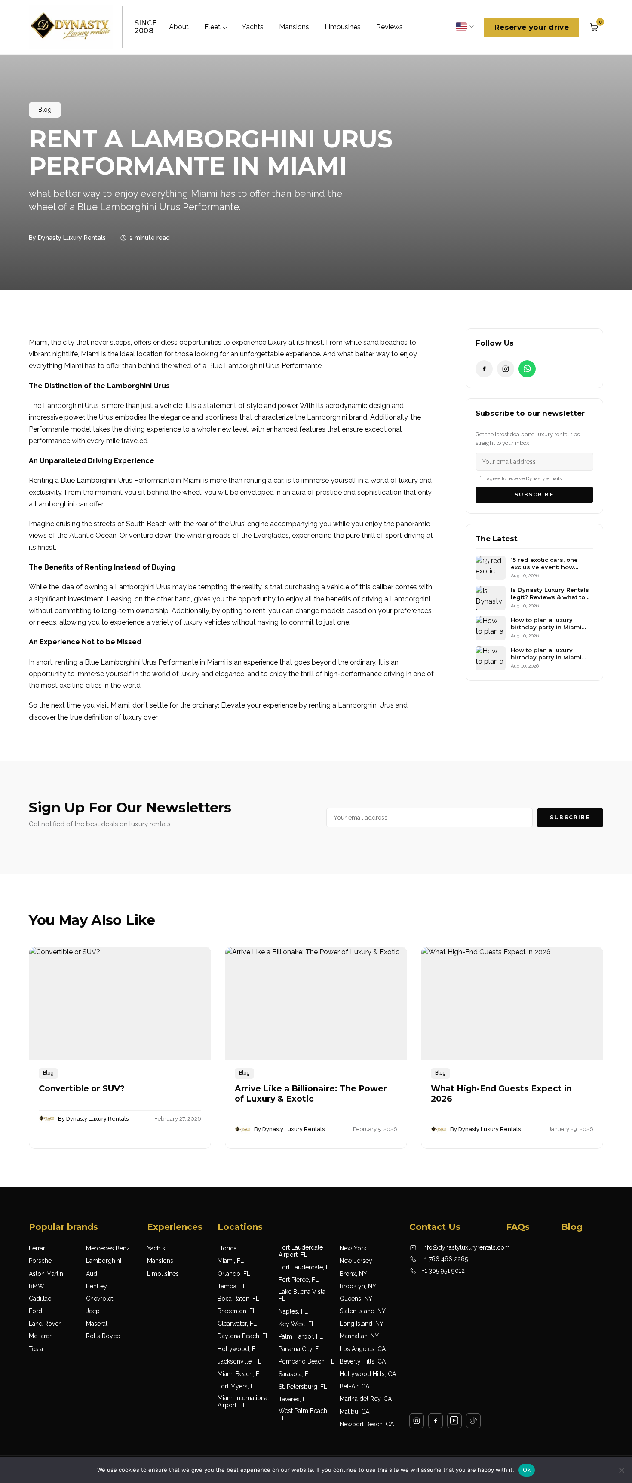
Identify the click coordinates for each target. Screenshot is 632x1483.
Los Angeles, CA (363, 1348)
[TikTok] (473, 1420)
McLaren (41, 1336)
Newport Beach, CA (367, 1424)
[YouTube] (454, 1420)
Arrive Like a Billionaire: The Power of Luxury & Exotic (311, 1094)
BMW (36, 1286)
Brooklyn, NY (358, 1286)
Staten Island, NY (363, 1311)
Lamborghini (103, 1260)
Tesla (36, 1348)
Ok (527, 1469)
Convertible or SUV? (83, 1089)
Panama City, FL (300, 1348)
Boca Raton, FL (238, 1298)
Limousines (343, 27)
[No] (621, 1470)
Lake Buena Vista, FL (303, 1295)
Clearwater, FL (237, 1323)
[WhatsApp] (527, 368)
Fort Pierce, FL (299, 1279)
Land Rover (45, 1323)
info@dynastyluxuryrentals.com (466, 1247)
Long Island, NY (361, 1323)
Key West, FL (297, 1324)
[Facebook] (484, 368)
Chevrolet (99, 1298)
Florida (227, 1248)
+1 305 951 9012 (443, 1270)
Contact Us (434, 1227)
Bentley (96, 1286)
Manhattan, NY (359, 1336)
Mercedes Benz (108, 1248)
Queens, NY (356, 1298)
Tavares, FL (294, 1399)
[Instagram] (505, 368)
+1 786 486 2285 (445, 1259)
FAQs (518, 1227)
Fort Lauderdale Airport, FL (301, 1251)
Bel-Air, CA (354, 1386)
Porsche (40, 1260)
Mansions (294, 27)
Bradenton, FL (237, 1311)
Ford (35, 1311)
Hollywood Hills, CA (368, 1373)
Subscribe (534, 495)
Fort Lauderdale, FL (306, 1267)
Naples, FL (293, 1311)
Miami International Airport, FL (243, 1401)
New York (353, 1248)
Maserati (97, 1323)
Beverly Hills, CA (363, 1361)
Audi (92, 1273)
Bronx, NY (353, 1273)
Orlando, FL (234, 1273)
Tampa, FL (232, 1286)
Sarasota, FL (295, 1373)
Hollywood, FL (238, 1348)
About (179, 27)
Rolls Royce (103, 1336)
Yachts (253, 27)
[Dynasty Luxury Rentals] (71, 27)
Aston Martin (46, 1273)
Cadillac (40, 1298)
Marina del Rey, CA (366, 1398)
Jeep (93, 1311)
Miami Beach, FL (240, 1373)
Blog (45, 109)
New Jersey (356, 1260)
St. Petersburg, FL (303, 1386)
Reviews (389, 27)
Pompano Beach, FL (306, 1361)
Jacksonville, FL (239, 1361)
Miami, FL (231, 1260)
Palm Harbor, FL (301, 1336)
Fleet (212, 27)
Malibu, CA (354, 1411)
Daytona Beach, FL (243, 1336)
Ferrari (37, 1248)
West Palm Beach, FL (303, 1414)
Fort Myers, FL (238, 1386)
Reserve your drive (531, 27)
